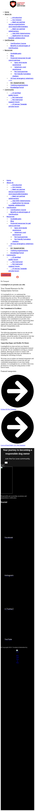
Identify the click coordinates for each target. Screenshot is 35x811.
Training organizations (19, 85)
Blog (12, 56)
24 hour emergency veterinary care (21, 79)
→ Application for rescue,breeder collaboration (19, 37)
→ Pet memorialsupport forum (16, 101)
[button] (17, 143)
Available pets (15, 53)
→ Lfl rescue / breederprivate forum (18, 105)
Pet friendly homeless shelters (21, 75)
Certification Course (18, 43)
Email (3, 462)
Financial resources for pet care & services (20, 59)
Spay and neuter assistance (19, 63)
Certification (9, 40)
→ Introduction (16, 18)
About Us (8, 14)
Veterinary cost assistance (19, 68)
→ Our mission (15, 20)
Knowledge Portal (17, 87)
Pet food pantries (21, 72)
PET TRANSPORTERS (17, 83)
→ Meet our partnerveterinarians (17, 30)
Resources (8, 50)
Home (7, 12)
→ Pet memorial (16, 97)
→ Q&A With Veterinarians (20, 33)
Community (9, 90)
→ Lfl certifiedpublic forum (15, 94)
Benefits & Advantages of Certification (19, 47)
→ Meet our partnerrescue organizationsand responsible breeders (18, 24)
